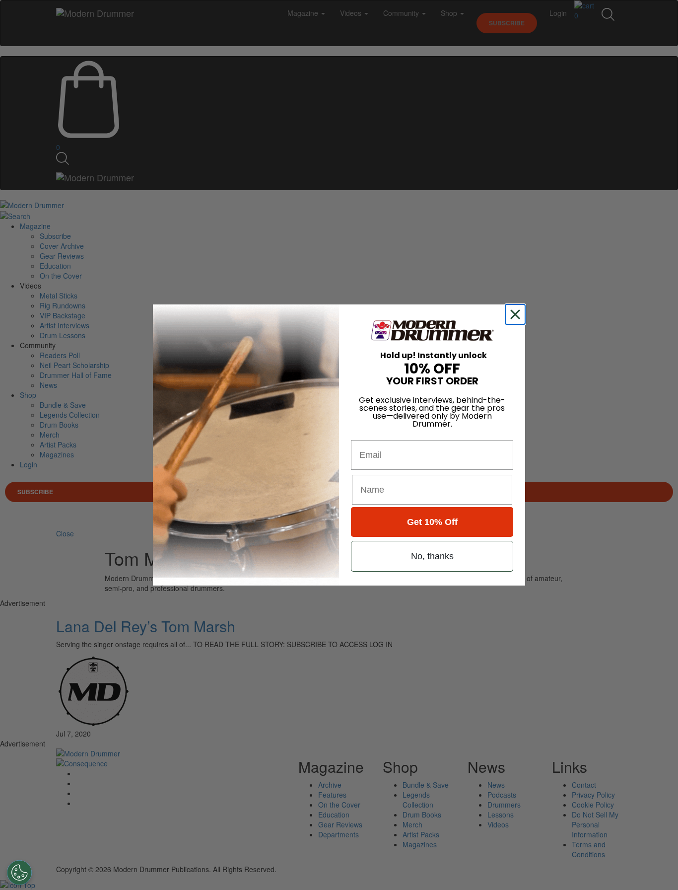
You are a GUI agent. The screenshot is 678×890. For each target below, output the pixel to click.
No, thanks (432, 556)
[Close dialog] (517, 314)
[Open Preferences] (19, 872)
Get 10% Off (432, 522)
